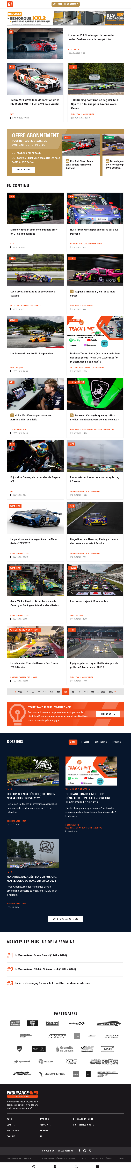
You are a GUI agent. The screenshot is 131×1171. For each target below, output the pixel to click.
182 (73, 692)
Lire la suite (108, 713)
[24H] (34, 1166)
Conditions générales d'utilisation (58, 1158)
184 (86, 692)
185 (93, 692)
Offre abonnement (67, 4)
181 (66, 692)
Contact (84, 1158)
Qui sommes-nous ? (83, 1124)
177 (39, 692)
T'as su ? (44, 1119)
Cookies (120, 1158)
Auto (73, 742)
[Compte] (55, 1166)
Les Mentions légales (102, 1158)
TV (41, 1136)
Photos (44, 1130)
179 (52, 692)
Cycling (116, 742)
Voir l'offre (23, 169)
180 (59, 692)
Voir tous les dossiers (65, 918)
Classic (85, 742)
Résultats (45, 1124)
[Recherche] (76, 1166)
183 (80, 692)
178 (45, 692)
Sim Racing (101, 742)
